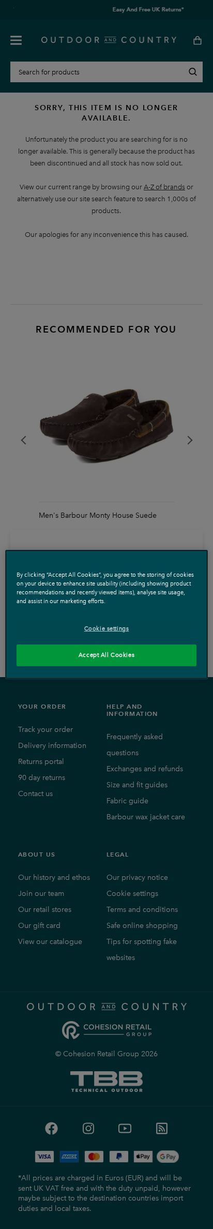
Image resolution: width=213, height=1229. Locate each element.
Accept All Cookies (106, 654)
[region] (106, 614)
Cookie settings (106, 628)
